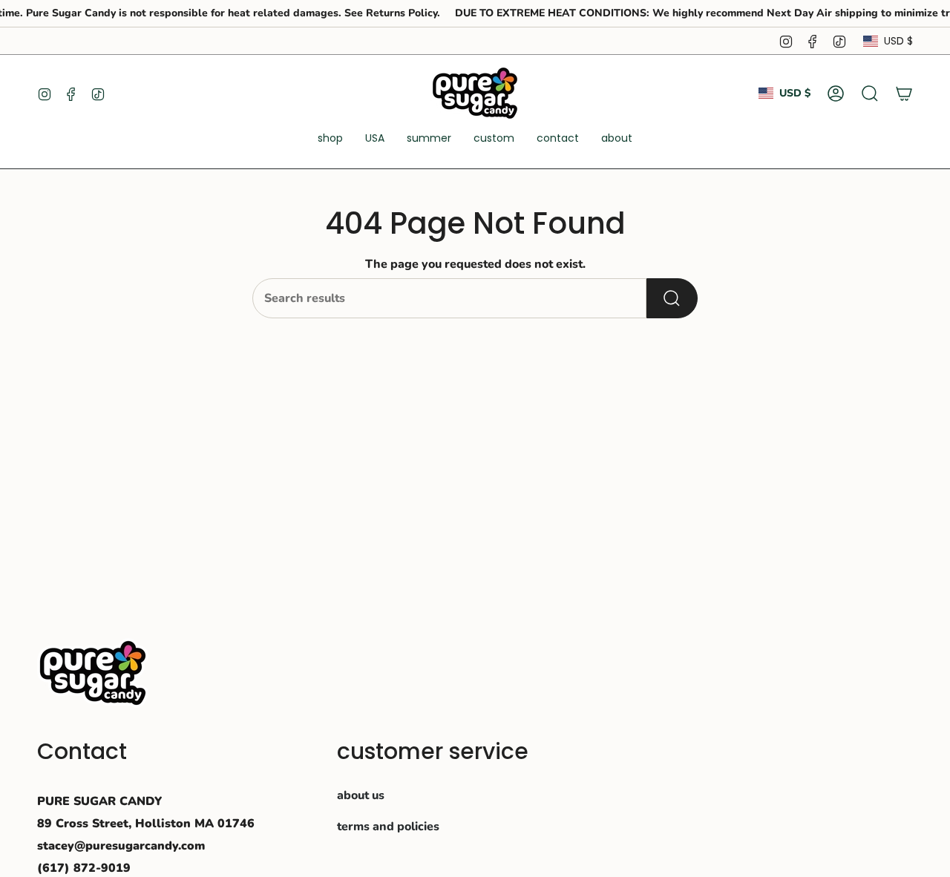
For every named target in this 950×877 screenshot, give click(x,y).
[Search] (672, 298)
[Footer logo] (92, 673)
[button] (330, 139)
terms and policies (388, 826)
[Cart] (904, 93)
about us (360, 795)
